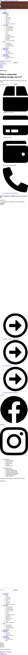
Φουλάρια (8, 38)
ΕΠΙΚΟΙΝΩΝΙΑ (9, 476)
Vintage (7, 14)
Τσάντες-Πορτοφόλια (10, 40)
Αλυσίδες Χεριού (9, 30)
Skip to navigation (4, 0)
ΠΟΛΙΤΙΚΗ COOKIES (11, 474)
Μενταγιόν (8, 22)
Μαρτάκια (8, 51)
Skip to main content (13, 0)
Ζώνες (7, 32)
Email (1, 200)
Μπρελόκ (8, 39)
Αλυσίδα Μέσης (9, 29)
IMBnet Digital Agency (19, 478)
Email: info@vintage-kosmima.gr (10, 392)
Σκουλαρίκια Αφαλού (10, 36)
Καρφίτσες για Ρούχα (10, 23)
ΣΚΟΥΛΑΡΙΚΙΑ (9, 460)
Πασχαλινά (8, 52)
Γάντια (7, 31)
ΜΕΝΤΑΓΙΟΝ (9, 465)
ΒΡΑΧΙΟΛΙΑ (9, 463)
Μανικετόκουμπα (9, 57)
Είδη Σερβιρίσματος (10, 45)
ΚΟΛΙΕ (7, 464)
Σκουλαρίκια (8, 17)
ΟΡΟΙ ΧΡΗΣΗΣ (9, 469)
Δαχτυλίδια (8, 18)
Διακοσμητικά (9, 43)
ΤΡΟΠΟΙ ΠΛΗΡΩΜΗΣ (11, 470)
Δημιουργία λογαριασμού (6, 651)
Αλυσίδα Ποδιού (9, 26)
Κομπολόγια (8, 35)
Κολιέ (7, 21)
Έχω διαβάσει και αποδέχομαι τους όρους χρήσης (13, 201)
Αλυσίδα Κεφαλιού (10, 27)
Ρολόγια (7, 34)
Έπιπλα (7, 47)
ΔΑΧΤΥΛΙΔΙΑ (9, 462)
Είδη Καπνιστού (9, 44)
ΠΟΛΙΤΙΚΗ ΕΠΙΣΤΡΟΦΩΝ (12, 473)
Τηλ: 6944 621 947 (7, 365)
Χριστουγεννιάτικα (9, 53)
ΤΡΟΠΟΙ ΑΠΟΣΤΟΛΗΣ (11, 472)
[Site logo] (1, 9)
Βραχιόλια (8, 19)
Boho (7, 16)
